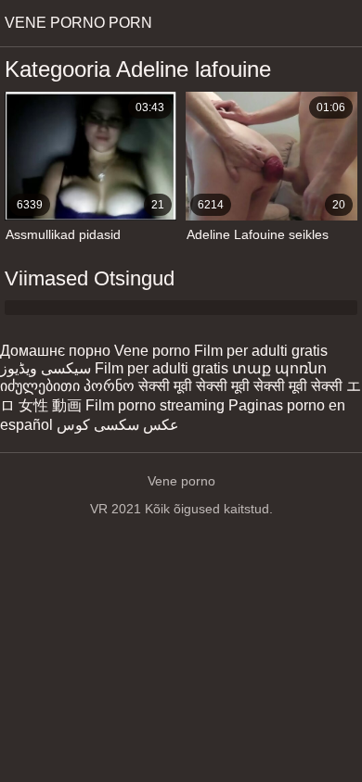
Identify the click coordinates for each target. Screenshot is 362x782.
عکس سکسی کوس (118, 425)
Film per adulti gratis (261, 351)
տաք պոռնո (279, 368)
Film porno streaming (155, 405)
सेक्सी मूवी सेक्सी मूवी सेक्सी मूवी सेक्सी (240, 386)
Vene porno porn (78, 23)
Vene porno (152, 351)
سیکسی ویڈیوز (45, 368)
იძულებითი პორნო (67, 386)
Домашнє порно (55, 351)
